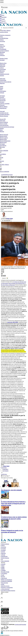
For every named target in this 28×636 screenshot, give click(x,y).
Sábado (2, 128)
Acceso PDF (3, 119)
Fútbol (1, 86)
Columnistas (3, 80)
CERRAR (2, 0)
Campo (2, 47)
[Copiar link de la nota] (2, 274)
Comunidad (3, 69)
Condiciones (18, 624)
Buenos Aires (3, 63)
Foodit (3, 19)
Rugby (1, 88)
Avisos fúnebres (4, 122)
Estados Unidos (4, 58)
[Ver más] (2, 472)
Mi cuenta (4, 23)
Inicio (3, 15)
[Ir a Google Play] (5, 610)
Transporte (4, 467)
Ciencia (2, 72)
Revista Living (3, 139)
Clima (1, 36)
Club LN (3, 21)
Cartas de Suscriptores (5, 82)
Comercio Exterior (4, 50)
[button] (14, 98)
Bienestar (2, 71)
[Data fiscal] (2, 633)
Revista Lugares (4, 137)
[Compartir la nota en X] (3, 276)
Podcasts (2, 105)
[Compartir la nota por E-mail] (5, 276)
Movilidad (2, 52)
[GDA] (5, 629)
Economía (10, 174)
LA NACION (4, 174)
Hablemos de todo (4, 74)
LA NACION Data (4, 38)
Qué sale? (2, 111)
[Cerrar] (22, 25)
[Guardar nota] (2, 270)
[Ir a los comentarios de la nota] (3, 270)
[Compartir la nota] (2, 272)
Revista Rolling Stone (5, 141)
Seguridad (2, 64)
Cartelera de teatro (4, 114)
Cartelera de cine (4, 113)
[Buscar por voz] (26, 27)
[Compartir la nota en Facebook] (2, 276)
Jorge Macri (5, 469)
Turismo (2, 97)
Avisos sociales (3, 123)
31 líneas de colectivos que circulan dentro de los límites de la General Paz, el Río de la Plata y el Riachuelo (13, 283)
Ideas (1, 130)
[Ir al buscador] (2, 9)
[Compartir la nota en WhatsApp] (3, 272)
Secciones (4, 17)
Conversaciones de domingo (7, 127)
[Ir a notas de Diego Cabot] (14, 215)
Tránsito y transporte (5, 35)
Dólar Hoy (2, 46)
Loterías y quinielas (4, 103)
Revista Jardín (3, 142)
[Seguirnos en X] (2, 598)
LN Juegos (2, 96)
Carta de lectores (4, 125)
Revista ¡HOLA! (3, 136)
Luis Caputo (5, 470)
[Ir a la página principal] (14, 13)
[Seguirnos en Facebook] (2, 594)
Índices (2, 54)
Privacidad (23, 624)
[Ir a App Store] (5, 613)
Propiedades (3, 49)
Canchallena (3, 91)
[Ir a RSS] (2, 606)
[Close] (2, 534)
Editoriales (2, 78)
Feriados (2, 102)
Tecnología (2, 99)
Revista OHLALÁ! (4, 134)
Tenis (1, 89)
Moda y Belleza (3, 106)
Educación (2, 66)
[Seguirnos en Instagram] (2, 602)
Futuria (2, 44)
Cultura (2, 68)
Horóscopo (3, 100)
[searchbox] (13, 28)
